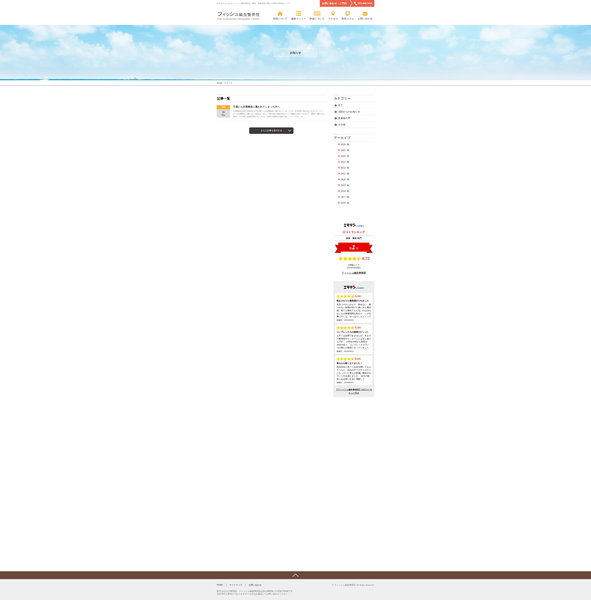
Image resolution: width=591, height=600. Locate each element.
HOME (220, 585)
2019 (343, 185)
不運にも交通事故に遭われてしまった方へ (256, 106)
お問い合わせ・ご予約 (334, 3)
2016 (343, 202)
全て (340, 105)
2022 (343, 167)
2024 (343, 156)
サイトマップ (235, 585)
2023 (343, 162)
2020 (343, 179)
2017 (343, 197)
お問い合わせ (255, 585)
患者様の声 (344, 118)
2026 (343, 144)
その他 (341, 124)
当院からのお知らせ (349, 111)
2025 (343, 150)
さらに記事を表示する (271, 130)
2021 (343, 173)
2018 (343, 191)
